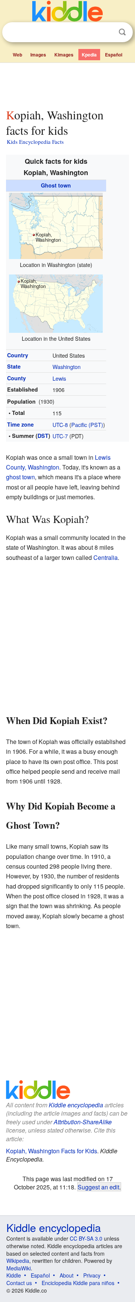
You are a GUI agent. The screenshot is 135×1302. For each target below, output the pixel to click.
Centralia (105, 557)
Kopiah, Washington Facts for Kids (51, 1150)
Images (38, 54)
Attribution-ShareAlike (83, 1122)
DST (43, 435)
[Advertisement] (67, 84)
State (14, 366)
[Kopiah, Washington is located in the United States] (56, 302)
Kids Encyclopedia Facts (35, 141)
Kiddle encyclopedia (76, 1105)
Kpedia (89, 54)
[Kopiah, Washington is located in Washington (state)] (56, 225)
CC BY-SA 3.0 (86, 1238)
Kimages (64, 54)
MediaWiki (18, 1268)
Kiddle (13, 1275)
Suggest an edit (98, 1187)
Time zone (20, 424)
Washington (66, 366)
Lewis (59, 378)
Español (113, 54)
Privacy (91, 1275)
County (16, 378)
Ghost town (56, 185)
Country (17, 355)
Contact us (19, 1283)
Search (122, 32)
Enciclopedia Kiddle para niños (78, 1283)
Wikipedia (17, 1260)
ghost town (20, 477)
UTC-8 (60, 424)
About (67, 1275)
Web (17, 54)
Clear (106, 32)
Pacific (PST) (87, 424)
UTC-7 (60, 436)
